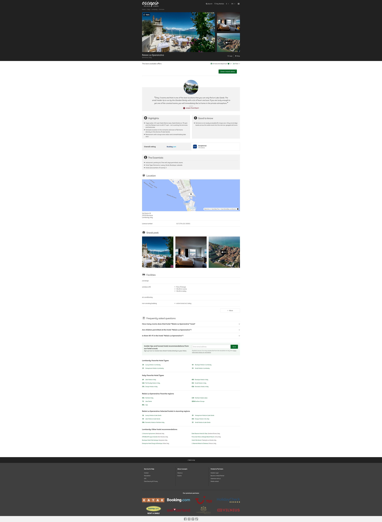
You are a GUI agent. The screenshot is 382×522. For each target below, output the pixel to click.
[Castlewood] (203, 510)
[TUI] (203, 500)
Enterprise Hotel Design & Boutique (152, 443)
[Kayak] (153, 500)
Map (238, 56)
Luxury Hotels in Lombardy (151, 365)
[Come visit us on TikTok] (196, 519)
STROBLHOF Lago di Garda (149, 437)
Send (234, 347)
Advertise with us (216, 478)
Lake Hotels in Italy (149, 379)
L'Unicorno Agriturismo (148, 433)
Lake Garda (147, 401)
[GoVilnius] (228, 510)
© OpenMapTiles (214, 209)
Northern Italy (147, 398)
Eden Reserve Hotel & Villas (199, 433)
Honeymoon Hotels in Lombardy (153, 368)
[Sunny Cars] (153, 510)
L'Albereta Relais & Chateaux (200, 443)
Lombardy (154, 9)
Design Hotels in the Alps (200, 419)
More (231, 310)
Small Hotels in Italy (199, 383)
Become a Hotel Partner (217, 475)
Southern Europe (198, 401)
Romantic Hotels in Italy (200, 386)
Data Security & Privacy (151, 481)
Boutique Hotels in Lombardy (201, 365)
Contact (146, 473)
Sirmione (161, 9)
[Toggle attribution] (238, 209)
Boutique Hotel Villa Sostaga (150, 440)
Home (144, 9)
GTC (145, 478)
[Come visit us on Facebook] (185, 519)
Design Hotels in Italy (149, 386)
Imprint (179, 475)
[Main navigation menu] (238, 4)
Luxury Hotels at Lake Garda (151, 415)
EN (232, 4)
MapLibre (206, 209)
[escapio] (150, 3)
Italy (148, 9)
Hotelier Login (215, 473)
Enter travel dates (228, 71)
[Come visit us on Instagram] (189, 519)
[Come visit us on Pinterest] (192, 519)
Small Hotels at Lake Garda (201, 422)
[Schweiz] (178, 510)
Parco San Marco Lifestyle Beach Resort (203, 437)
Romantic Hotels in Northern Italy (153, 422)
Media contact (215, 481)
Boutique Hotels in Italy (200, 379)
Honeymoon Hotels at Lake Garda (203, 415)
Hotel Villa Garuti (196, 440)
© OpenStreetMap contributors (228, 209)
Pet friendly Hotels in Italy (151, 383)
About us (179, 473)
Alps (145, 405)
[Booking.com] (178, 500)
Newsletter (147, 475)
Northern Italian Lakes (199, 398)
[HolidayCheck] (228, 500)
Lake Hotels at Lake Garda (151, 419)
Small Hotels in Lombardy (201, 368)
